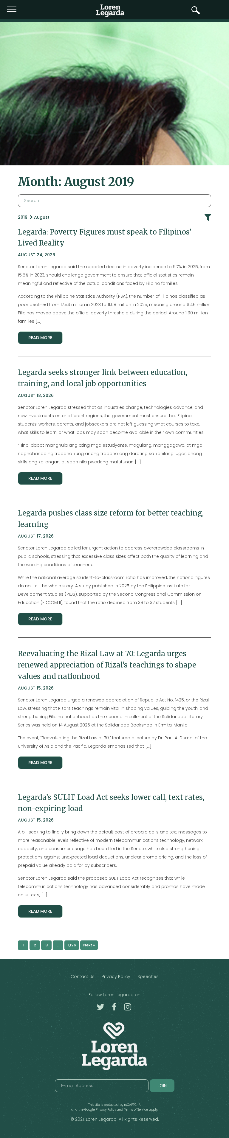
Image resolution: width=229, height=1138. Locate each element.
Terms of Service (136, 1109)
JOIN (162, 1086)
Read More (40, 338)
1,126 (71, 945)
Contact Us (83, 976)
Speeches (148, 976)
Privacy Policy (116, 976)
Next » (89, 945)
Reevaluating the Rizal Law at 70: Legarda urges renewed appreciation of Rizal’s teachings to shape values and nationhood (107, 665)
